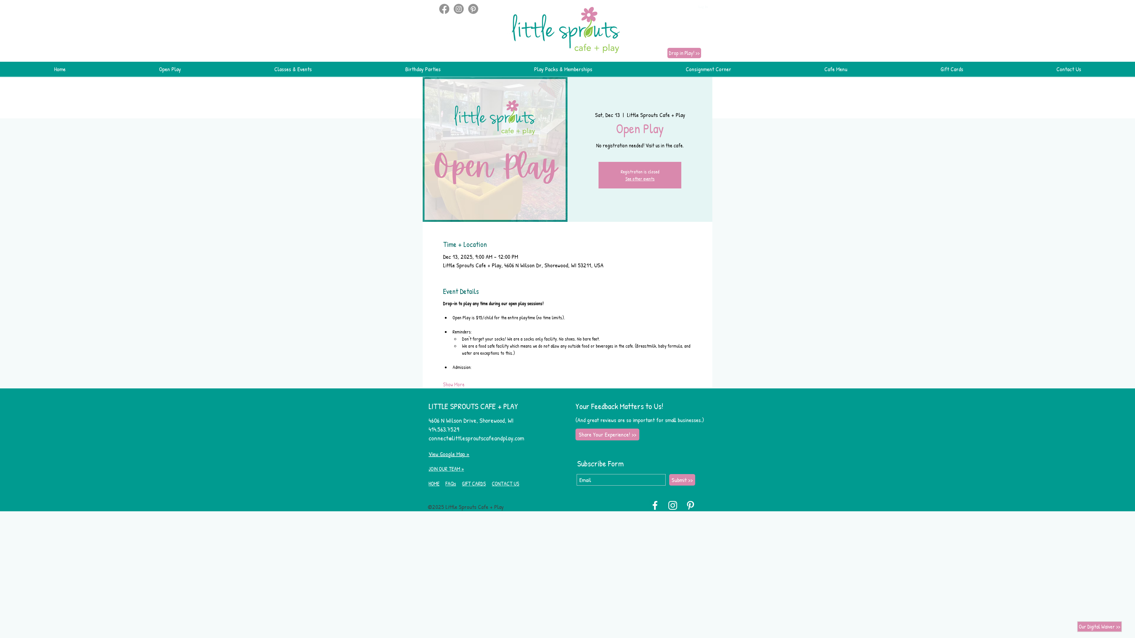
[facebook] (444, 9)
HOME (434, 483)
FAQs (450, 483)
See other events (640, 178)
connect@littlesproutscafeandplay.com (476, 438)
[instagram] (459, 9)
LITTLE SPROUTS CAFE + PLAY (473, 406)
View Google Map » (449, 454)
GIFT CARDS (474, 483)
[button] (431, 7)
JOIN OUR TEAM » (446, 469)
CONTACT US (505, 483)
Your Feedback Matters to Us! (619, 406)
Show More (454, 384)
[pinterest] (473, 9)
